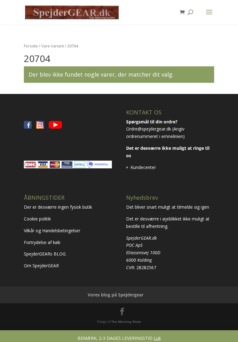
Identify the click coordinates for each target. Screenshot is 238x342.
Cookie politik (38, 219)
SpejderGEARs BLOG (45, 254)
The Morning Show (126, 321)
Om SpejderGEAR (41, 266)
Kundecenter (143, 167)
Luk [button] (157, 338)
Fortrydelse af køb (43, 242)
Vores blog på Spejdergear (115, 295)
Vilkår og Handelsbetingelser (53, 230)
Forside (31, 46)
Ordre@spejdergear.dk (148, 129)
